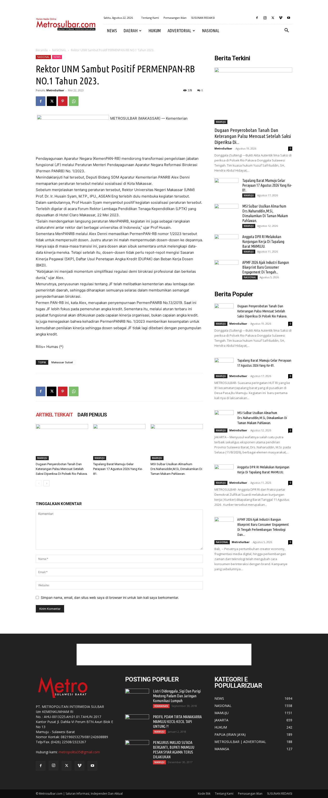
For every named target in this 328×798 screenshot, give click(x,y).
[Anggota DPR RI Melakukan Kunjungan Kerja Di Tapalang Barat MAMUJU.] (226, 242)
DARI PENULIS (92, 415)
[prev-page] (39, 483)
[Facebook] (257, 17)
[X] (272, 17)
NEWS (112, 30)
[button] (286, 31)
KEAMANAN (161, 706)
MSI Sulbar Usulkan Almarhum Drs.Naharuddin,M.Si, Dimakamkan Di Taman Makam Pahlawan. (176, 469)
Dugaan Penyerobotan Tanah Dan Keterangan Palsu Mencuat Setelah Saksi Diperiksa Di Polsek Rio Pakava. (62, 469)
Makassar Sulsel (62, 362)
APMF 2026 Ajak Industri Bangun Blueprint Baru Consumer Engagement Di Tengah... (265, 267)
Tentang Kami (150, 17)
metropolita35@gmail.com (79, 752)
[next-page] (46, 483)
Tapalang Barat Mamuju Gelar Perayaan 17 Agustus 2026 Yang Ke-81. (118, 469)
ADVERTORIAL (179, 30)
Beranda (42, 50)
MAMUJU (42, 458)
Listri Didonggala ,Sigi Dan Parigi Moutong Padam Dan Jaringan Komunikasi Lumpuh (177, 696)
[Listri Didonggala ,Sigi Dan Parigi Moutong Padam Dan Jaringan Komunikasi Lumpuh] (137, 697)
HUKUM (154, 30)
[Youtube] (288, 17)
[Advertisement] (164, 654)
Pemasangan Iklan (175, 17)
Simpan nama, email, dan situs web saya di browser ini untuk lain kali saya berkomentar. (110, 597)
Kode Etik (204, 794)
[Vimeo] (280, 17)
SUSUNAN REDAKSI (203, 17)
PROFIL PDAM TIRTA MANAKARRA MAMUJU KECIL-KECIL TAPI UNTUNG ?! (177, 722)
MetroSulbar (55, 90)
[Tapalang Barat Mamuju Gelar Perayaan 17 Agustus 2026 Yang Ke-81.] (119, 442)
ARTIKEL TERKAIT (54, 415)
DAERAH (131, 30)
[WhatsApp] (74, 101)
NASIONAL (210, 30)
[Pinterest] (62, 101)
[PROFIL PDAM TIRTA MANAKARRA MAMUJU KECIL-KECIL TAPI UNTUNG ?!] (137, 722)
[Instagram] (264, 17)
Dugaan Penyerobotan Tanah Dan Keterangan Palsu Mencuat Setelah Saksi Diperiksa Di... (252, 136)
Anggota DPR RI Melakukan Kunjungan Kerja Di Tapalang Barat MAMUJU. (263, 241)
